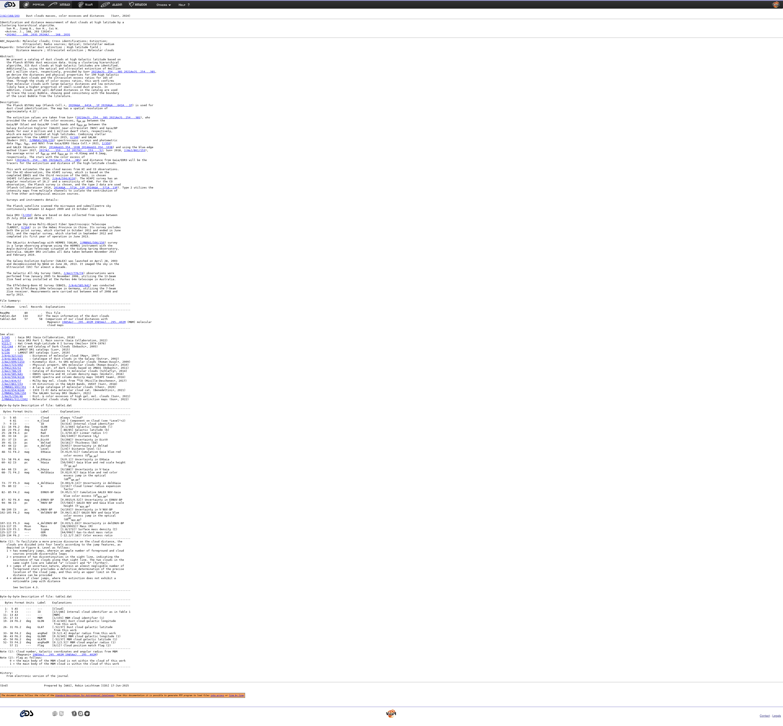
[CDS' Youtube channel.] (81, 713)
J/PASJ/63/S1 (11, 367)
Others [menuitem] (162, 5)
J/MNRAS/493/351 (14, 387)
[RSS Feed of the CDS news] (61, 713)
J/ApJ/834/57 (11, 380)
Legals (776, 716)
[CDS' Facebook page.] (74, 713)
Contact (765, 716)
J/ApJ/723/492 (12, 364)
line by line (236, 695)
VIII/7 (6, 343)
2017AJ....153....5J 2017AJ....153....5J (71, 150)
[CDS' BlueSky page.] (68, 713)
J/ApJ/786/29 (11, 370)
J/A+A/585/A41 (79, 285)
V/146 (74, 137)
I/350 (106, 143)
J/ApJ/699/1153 (13, 361)
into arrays (217, 695)
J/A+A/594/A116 (63, 178)
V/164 (25, 227)
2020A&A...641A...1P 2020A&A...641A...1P (100, 105)
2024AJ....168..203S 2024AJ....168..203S (38, 34)
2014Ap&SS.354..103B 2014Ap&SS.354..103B (81, 147)
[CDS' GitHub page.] (87, 713)
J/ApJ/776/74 (73, 273)
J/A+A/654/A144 (13, 390)
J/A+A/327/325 (12, 355)
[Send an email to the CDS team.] (55, 713)
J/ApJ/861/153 (134, 150)
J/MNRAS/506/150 (41, 140)
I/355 (6, 340)
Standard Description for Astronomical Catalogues (84, 695)
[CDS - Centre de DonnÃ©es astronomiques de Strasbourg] (26, 713)
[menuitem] (9, 5)
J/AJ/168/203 (10, 15)
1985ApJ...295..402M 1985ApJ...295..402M (94, 322)
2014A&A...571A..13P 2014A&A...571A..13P (85, 187)
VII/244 (7, 346)
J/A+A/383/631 (12, 358)
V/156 (6, 352)
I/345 (6, 337)
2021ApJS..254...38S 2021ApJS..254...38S (123, 71)
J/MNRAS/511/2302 (15, 399)
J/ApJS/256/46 (12, 396)
